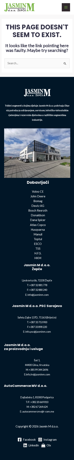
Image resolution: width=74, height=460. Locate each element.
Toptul (38, 239)
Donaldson (38, 215)
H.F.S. (37, 253)
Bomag (37, 201)
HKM (37, 258)
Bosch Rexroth (37, 210)
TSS (37, 248)
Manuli (38, 234)
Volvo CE (38, 191)
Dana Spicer (38, 220)
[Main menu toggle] (66, 7)
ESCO (38, 243)
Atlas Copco (38, 225)
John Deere (37, 196)
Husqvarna (38, 229)
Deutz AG (37, 205)
